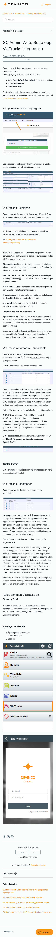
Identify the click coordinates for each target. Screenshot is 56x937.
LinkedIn (12, 836)
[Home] (15, 6)
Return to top (8, 873)
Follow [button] (28, 59)
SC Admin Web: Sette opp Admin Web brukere (22, 897)
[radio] (21, 852)
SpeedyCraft (19, 13)
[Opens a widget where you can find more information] (44, 932)
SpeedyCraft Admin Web (36, 13)
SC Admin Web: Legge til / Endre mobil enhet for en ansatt (27, 912)
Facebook (4, 836)
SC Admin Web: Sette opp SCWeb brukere (21, 907)
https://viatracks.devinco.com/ (15, 98)
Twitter (8, 836)
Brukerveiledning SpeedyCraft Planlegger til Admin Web (26, 902)
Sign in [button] (48, 5)
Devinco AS (7, 13)
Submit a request (38, 865)
